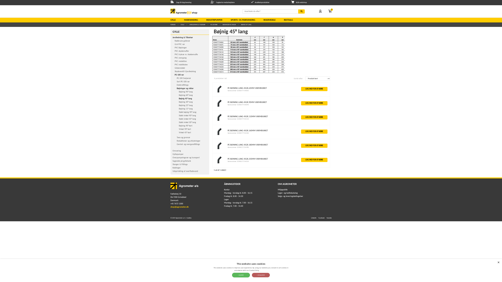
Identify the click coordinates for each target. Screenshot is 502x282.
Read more (264, 270)
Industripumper (214, 20)
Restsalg (288, 20)
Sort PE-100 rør (183, 82)
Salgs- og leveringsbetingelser (290, 196)
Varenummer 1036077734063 (238, 91)
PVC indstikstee (181, 65)
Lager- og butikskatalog (288, 193)
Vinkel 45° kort (185, 133)
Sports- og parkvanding (243, 20)
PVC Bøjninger (181, 48)
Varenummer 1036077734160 (238, 133)
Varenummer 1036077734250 (238, 161)
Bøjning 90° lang (186, 92)
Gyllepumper (178, 154)
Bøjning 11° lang (186, 109)
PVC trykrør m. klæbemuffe (186, 55)
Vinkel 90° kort (185, 129)
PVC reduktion (181, 61)
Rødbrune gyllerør (182, 41)
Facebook (321, 218)
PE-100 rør (213, 24)
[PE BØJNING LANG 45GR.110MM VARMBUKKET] (219, 121)
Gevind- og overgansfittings (188, 144)
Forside (172, 24)
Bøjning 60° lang (186, 95)
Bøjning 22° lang (186, 105)
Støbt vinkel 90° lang (187, 116)
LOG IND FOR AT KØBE (314, 89)
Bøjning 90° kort (185, 126)
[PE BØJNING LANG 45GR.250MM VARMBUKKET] (219, 164)
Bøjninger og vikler (229, 24)
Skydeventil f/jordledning (185, 71)
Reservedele (270, 20)
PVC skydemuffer (182, 51)
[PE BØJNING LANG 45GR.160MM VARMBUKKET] (219, 136)
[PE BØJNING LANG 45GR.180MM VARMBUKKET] (219, 150)
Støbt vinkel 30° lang (187, 122)
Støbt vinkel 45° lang (187, 119)
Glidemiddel (180, 68)
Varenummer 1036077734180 (238, 147)
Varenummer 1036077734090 (238, 105)
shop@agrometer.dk (179, 207)
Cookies (189, 218)
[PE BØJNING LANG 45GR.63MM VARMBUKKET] (219, 93)
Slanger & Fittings (180, 164)
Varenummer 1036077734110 (238, 119)
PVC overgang (181, 58)
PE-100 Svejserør (184, 78)
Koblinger (177, 168)
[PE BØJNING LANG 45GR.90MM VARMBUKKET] (219, 107)
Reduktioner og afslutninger (188, 141)
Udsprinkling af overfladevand (185, 171)
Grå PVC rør (180, 44)
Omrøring (177, 151)
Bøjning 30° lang (186, 102)
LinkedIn (313, 218)
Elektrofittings (183, 85)
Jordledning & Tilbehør (197, 24)
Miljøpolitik (282, 190)
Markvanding (191, 20)
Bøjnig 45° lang (246, 24)
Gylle (173, 20)
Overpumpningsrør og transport (186, 158)
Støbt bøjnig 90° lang (187, 112)
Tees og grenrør (183, 138)
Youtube (329, 218)
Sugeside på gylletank (182, 161)
